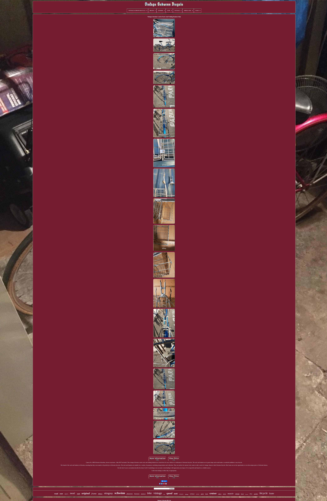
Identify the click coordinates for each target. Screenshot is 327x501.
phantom (130, 494)
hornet (246, 494)
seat (72, 493)
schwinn (120, 493)
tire (164, 494)
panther (256, 494)
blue (251, 494)
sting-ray (181, 494)
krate (271, 493)
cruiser (213, 493)
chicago (186, 494)
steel (78, 494)
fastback (143, 494)
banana (136, 494)
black (242, 494)
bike (149, 493)
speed (169, 493)
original (86, 493)
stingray (108, 493)
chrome (237, 494)
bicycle (264, 493)
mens (224, 494)
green (202, 494)
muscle (230, 493)
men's (66, 494)
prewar (197, 494)
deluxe (100, 494)
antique (192, 494)
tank (176, 494)
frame (93, 493)
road (56, 494)
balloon (219, 494)
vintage (157, 493)
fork (206, 494)
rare (61, 494)
